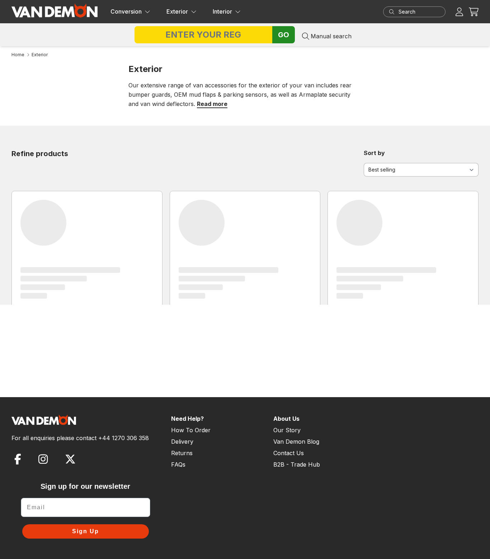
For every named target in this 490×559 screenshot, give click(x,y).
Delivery (182, 441)
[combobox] (421, 12)
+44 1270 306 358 (123, 438)
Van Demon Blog (296, 441)
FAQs (178, 464)
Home (17, 54)
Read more (212, 103)
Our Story (287, 430)
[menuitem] (130, 11)
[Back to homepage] (54, 10)
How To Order (191, 430)
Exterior (177, 11)
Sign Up (85, 531)
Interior (222, 11)
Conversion (126, 11)
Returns (182, 453)
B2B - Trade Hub (296, 464)
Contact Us (288, 453)
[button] (474, 11)
